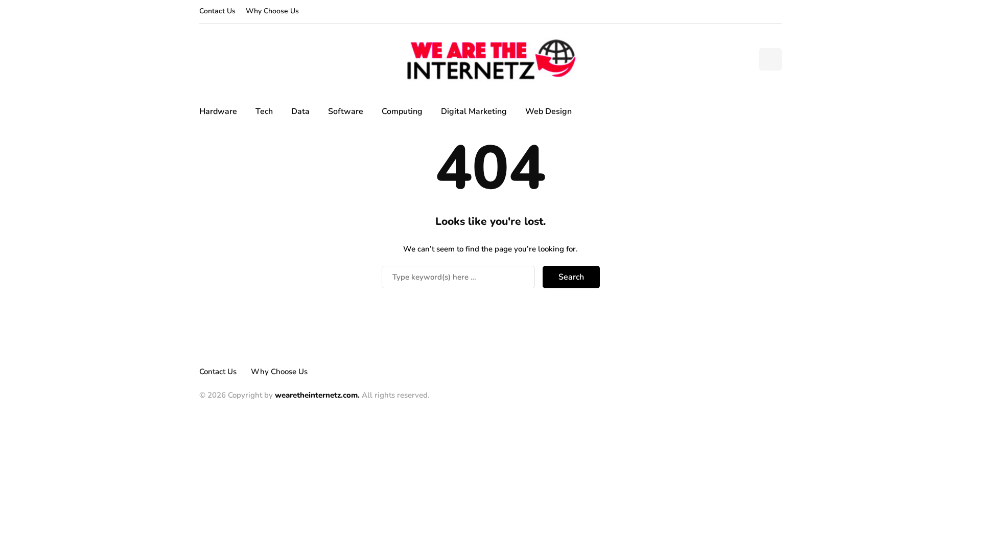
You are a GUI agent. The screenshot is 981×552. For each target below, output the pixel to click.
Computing (402, 111)
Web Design (548, 111)
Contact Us (217, 11)
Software (345, 111)
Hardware (218, 111)
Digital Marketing (474, 111)
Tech (264, 111)
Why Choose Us (272, 11)
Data (300, 111)
